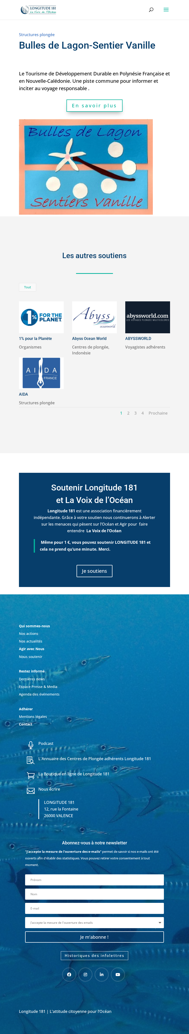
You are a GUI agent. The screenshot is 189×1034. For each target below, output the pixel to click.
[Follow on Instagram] (85, 974)
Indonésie (81, 353)
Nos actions (28, 633)
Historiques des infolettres (94, 955)
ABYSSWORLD (138, 338)
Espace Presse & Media (38, 686)
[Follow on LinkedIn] (101, 974)
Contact (25, 724)
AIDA (23, 394)
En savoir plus (94, 105)
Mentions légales (33, 716)
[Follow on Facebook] (69, 974)
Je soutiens (94, 571)
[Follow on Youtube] (118, 974)
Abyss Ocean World (89, 338)
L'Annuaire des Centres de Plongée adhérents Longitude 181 (94, 758)
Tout (27, 287)
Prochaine (158, 413)
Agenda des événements (39, 694)
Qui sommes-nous (34, 626)
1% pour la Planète (35, 338)
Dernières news (32, 679)
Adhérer (26, 709)
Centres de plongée (90, 347)
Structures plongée (37, 34)
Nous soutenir (30, 656)
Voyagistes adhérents (145, 347)
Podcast (45, 743)
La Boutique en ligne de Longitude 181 (74, 774)
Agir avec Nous (31, 648)
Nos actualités (30, 641)
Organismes (30, 347)
